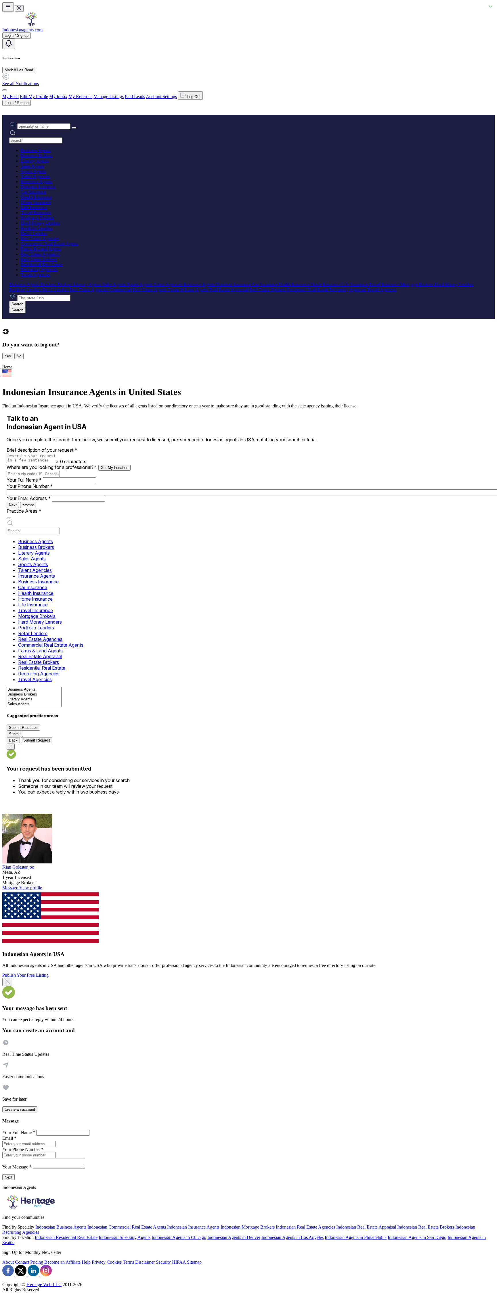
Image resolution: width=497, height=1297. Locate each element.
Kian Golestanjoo (18, 867)
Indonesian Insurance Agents (193, 1227)
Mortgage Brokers (37, 217)
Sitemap (194, 1262)
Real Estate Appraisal (40, 254)
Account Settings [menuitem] (161, 96)
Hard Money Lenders (40, 223)
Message (10, 887)
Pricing (36, 1262)
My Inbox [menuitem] (58, 96)
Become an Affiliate (62, 1262)
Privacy (99, 1262)
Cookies (114, 1262)
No (19, 356)
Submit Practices (23, 727)
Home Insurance (36, 202)
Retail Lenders (34, 233)
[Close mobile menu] (19, 8)
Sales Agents (32, 166)
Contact (22, 1262)
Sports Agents (33, 171)
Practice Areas (24, 511)
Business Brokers (36, 155)
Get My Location (114, 467)
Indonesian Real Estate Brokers (425, 1227)
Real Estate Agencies (40, 238)
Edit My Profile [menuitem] (34, 96)
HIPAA (179, 1262)
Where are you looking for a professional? (52, 467)
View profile (30, 887)
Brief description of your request (42, 450)
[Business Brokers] (34, 694)
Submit (15, 734)
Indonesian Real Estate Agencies (305, 1227)
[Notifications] (8, 44)
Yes (8, 356)
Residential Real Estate (41, 264)
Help (86, 1262)
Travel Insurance (36, 212)
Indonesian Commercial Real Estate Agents (126, 1227)
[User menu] (4, 90)
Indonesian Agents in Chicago (179, 1237)
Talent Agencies (35, 176)
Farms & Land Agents (41, 248)
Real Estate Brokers (39, 259)
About (8, 1262)
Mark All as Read (19, 70)
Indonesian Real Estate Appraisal (366, 1227)
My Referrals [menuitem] (80, 96)
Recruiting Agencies (39, 269)
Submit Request (36, 740)
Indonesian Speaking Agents (124, 1237)
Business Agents (36, 150)
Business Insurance (38, 186)
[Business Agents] (34, 689)
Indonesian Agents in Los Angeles (292, 1237)
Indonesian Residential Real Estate (66, 1237)
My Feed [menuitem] (10, 96)
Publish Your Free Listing (25, 975)
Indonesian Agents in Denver (233, 1237)
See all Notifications (20, 83)
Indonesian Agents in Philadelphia (356, 1237)
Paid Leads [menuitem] (135, 96)
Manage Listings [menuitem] (108, 96)
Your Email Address (29, 498)
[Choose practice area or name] (74, 128)
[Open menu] (8, 7)
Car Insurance (33, 191)
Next (13, 505)
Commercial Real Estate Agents (49, 243)
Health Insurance (36, 197)
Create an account (20, 1109)
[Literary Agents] (34, 699)
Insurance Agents (36, 181)
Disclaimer (145, 1262)
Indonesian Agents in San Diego (417, 1237)
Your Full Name (24, 480)
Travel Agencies (35, 274)
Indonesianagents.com (22, 29)
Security (163, 1262)
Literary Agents (35, 160)
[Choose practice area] (9, 518)
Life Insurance (34, 207)
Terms (128, 1262)
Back (13, 740)
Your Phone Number (30, 486)
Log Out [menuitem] (193, 97)
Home (7, 367)
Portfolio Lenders (36, 228)
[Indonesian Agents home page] (31, 24)
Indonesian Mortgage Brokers (248, 1227)
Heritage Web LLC (44, 1284)
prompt (28, 505)
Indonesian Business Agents (60, 1227)
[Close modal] (7, 982)
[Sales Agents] (34, 704)
